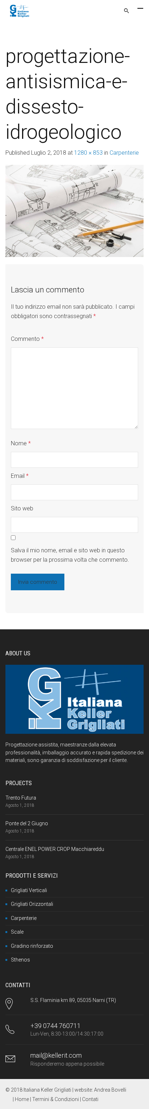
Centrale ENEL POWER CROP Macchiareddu (54, 849)
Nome (21, 443)
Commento (27, 338)
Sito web (22, 508)
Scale (17, 932)
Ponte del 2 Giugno (26, 823)
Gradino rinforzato (32, 946)
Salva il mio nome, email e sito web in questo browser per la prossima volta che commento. (70, 555)
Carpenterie (124, 152)
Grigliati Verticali (29, 890)
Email (20, 475)
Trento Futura (20, 798)
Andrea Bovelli (110, 1090)
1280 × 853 (88, 152)
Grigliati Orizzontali (32, 904)
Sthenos (20, 960)
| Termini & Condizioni (55, 1099)
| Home (21, 1099)
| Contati (89, 1099)
